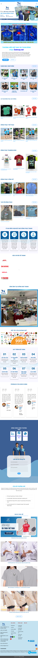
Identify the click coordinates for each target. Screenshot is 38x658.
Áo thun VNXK (13, 629)
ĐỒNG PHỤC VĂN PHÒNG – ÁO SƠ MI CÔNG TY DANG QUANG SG (31, 195)
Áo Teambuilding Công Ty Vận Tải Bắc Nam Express (31, 172)
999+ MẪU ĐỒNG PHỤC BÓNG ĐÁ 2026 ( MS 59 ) (6, 118)
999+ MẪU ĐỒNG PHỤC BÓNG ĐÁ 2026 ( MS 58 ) (19, 118)
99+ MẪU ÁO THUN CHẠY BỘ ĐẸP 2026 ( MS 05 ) (6, 141)
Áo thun (12, 627)
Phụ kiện (12, 631)
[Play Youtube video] (19, 33)
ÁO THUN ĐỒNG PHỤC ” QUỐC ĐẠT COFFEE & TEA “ (31, 218)
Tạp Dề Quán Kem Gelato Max (5, 221)
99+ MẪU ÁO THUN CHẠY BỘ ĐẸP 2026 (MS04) (19, 141)
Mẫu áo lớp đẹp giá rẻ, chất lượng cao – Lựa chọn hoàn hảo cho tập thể (19, 587)
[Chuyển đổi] (6, 496)
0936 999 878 (16, 0)
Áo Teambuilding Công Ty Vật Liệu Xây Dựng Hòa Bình (18, 169)
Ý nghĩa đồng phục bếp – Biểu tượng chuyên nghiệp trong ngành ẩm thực (19, 562)
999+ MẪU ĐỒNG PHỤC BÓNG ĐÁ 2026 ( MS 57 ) (31, 118)
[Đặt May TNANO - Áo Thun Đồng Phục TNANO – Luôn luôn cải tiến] (19, 4)
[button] (1, 4)
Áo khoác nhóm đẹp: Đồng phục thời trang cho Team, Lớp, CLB (19, 612)
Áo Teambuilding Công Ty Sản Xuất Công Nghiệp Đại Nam (6, 169)
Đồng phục (13, 625)
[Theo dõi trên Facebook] (11, 637)
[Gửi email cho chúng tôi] (12, 637)
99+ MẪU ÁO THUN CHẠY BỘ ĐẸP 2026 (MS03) (31, 141)
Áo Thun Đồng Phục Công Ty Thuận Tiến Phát (19, 195)
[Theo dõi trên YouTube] (11, 639)
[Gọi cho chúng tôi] (14, 637)
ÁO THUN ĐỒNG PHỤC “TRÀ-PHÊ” (18, 217)
